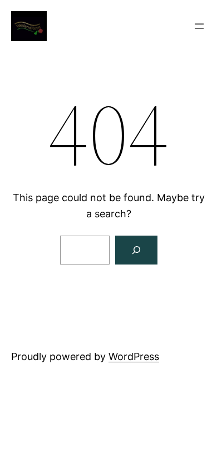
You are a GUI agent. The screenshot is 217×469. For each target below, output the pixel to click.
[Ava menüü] (199, 26)
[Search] (136, 250)
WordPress (133, 356)
